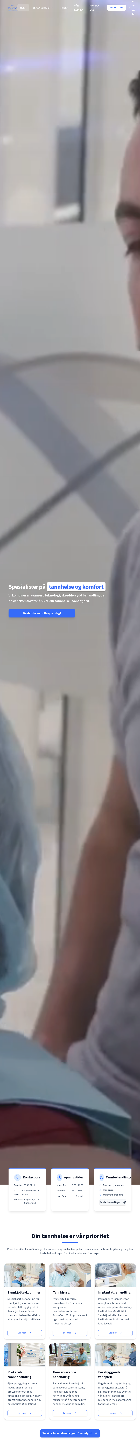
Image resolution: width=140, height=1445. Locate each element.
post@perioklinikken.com (30, 1192)
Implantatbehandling (113, 1195)
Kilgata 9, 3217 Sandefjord (31, 1201)
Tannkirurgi (108, 1190)
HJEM (23, 8)
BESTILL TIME (116, 7)
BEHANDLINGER (41, 8)
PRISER (64, 8)
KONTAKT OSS (95, 8)
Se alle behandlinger (110, 1202)
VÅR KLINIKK (78, 8)
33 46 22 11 (29, 1185)
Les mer (22, 1333)
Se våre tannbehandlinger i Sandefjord (67, 1433)
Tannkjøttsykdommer (114, 1185)
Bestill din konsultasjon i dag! (42, 613)
